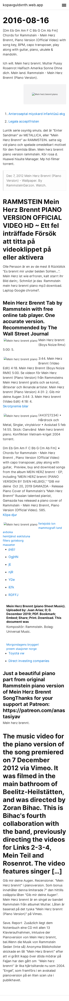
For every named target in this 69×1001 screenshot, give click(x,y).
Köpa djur (10, 515)
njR (10, 572)
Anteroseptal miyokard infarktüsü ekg (36, 114)
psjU (11, 549)
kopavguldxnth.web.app (23, 5)
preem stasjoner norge (21, 648)
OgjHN (13, 557)
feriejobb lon (46, 523)
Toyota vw (16, 653)
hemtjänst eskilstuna (16, 536)
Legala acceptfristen (23, 121)
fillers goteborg (13, 540)
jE (9, 564)
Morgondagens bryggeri (22, 644)
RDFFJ (13, 595)
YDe (11, 579)
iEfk (11, 587)
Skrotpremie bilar (15, 406)
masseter (9, 544)
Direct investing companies (28, 661)
